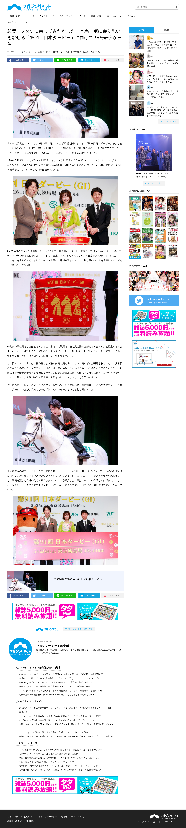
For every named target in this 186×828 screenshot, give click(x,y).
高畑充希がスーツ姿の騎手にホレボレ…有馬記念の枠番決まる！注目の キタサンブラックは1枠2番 (66, 736)
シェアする (18, 60)
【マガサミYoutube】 (50, 653)
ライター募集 (77, 817)
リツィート (42, 60)
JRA (50, 52)
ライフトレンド (46, 16)
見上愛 (85, 52)
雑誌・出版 (15, 16)
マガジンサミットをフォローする (79, 629)
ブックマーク (90, 60)
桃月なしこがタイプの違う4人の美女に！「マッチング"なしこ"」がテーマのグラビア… (60, 678)
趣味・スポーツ (114, 16)
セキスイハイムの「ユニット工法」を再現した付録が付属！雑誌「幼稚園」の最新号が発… (62, 674)
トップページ (12, 22)
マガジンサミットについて (20, 817)
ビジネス (131, 16)
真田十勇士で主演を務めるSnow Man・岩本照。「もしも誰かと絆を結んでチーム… (59, 694)
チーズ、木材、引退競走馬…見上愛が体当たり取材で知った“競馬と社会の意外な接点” (60, 716)
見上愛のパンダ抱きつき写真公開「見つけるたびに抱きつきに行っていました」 (57, 720)
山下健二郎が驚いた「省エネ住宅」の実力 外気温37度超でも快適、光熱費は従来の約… (61, 770)
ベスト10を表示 (169, 121)
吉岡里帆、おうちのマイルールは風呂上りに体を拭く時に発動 (48, 754)
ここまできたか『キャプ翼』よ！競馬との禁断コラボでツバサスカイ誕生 (53, 732)
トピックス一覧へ (155, 183)
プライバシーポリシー (46, 817)
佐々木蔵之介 (76, 52)
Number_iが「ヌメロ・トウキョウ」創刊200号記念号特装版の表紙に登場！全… (57, 682)
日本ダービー (58, 52)
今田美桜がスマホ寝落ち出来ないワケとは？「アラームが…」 (48, 762)
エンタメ (30, 16)
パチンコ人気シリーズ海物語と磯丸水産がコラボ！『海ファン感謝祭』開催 (55, 686)
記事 (141, 30)
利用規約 (30, 821)
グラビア (81, 16)
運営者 (64, 817)
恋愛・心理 (96, 16)
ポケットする (113, 60)
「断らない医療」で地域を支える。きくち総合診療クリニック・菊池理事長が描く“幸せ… (61, 690)
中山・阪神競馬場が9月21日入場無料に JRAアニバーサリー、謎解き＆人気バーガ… (59, 758)
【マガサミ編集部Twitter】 (80, 650)
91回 (92, 52)
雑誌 (166, 30)
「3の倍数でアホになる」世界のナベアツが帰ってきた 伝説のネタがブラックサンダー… (61, 750)
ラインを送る (66, 60)
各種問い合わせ (14, 821)
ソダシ (98, 52)
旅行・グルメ (65, 16)
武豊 (67, 52)
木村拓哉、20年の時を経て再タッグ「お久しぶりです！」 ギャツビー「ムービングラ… (60, 766)
